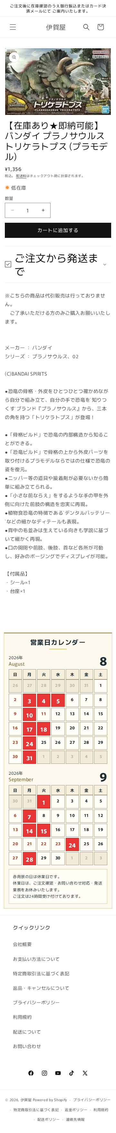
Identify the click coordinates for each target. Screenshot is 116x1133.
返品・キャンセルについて (41, 988)
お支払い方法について (36, 959)
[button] (13, 27)
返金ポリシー (76, 1109)
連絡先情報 (75, 1119)
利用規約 (22, 1017)
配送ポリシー (48, 1119)
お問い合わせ (27, 1046)
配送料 (21, 175)
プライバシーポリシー (36, 1002)
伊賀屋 (26, 1099)
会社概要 (22, 944)
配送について (27, 1031)
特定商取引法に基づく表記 (41, 973)
